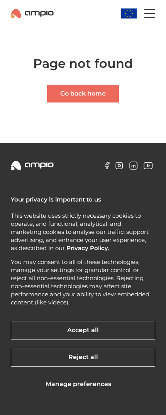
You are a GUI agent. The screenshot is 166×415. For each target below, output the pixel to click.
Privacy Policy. (88, 248)
